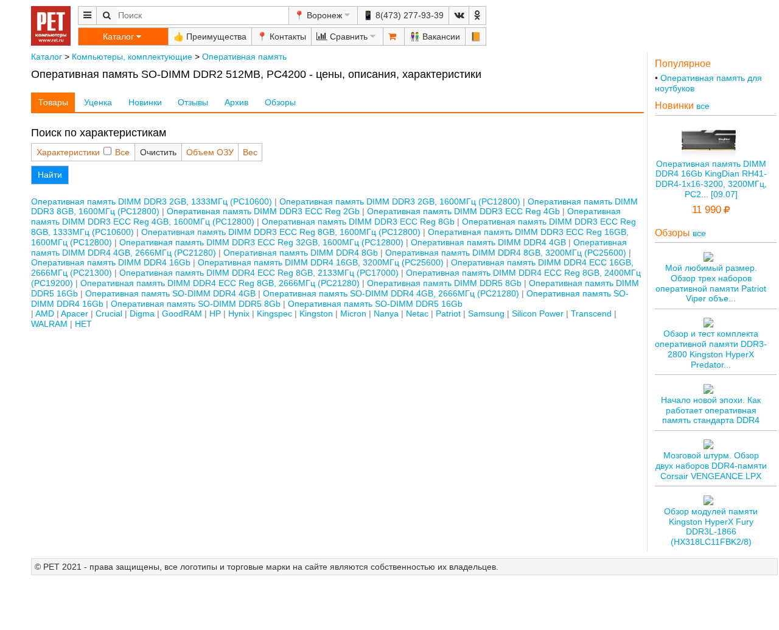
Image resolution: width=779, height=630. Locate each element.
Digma (142, 313)
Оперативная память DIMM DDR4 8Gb (300, 252)
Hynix (239, 313)
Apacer (74, 313)
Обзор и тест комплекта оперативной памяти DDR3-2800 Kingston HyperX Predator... (711, 349)
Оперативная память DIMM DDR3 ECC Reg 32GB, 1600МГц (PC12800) (261, 242)
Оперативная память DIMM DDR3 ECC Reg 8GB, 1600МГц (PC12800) (281, 232)
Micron (353, 313)
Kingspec (274, 313)
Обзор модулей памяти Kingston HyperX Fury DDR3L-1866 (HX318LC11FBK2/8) (711, 526)
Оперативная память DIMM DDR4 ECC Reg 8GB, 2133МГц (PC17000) (259, 273)
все (703, 106)
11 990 (706, 209)
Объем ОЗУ (210, 152)
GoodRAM (182, 313)
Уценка (98, 102)
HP (215, 313)
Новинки (145, 102)
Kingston (316, 313)
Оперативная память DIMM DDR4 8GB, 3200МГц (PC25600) (505, 252)
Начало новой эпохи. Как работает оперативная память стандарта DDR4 (711, 410)
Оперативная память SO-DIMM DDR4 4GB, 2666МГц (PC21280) (391, 293)
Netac (417, 313)
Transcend (591, 313)
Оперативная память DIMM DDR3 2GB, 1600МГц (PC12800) (399, 201)
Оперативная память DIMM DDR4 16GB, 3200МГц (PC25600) (321, 262)
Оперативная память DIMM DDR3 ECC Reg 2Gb (263, 211)
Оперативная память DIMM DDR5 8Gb (444, 283)
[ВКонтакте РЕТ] (459, 15)
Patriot (448, 313)
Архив (236, 102)
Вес (250, 152)
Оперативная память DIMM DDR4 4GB (488, 242)
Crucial (109, 313)
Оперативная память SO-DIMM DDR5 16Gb (375, 304)
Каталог (46, 56)
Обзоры (280, 102)
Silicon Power (538, 313)
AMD (44, 313)
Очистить (158, 152)
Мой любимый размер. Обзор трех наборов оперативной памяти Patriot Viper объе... (710, 283)
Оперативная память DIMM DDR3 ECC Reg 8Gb (358, 221)
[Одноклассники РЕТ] (477, 15)
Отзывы (193, 102)
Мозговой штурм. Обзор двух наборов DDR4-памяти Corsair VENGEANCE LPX (711, 465)
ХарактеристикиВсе (83, 152)
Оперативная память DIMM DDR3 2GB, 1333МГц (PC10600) (151, 201)
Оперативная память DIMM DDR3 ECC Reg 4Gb (463, 211)
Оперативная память (244, 56)
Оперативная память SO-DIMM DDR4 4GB (170, 293)
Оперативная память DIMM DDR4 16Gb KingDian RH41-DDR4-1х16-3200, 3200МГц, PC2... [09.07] (711, 179)
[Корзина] (394, 36)
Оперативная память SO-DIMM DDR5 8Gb (196, 304)
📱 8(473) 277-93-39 (403, 15)
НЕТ (83, 324)
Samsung (486, 313)
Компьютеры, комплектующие (132, 56)
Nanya (386, 313)
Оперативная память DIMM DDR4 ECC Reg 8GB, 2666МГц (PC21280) (220, 283)
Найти (50, 175)
